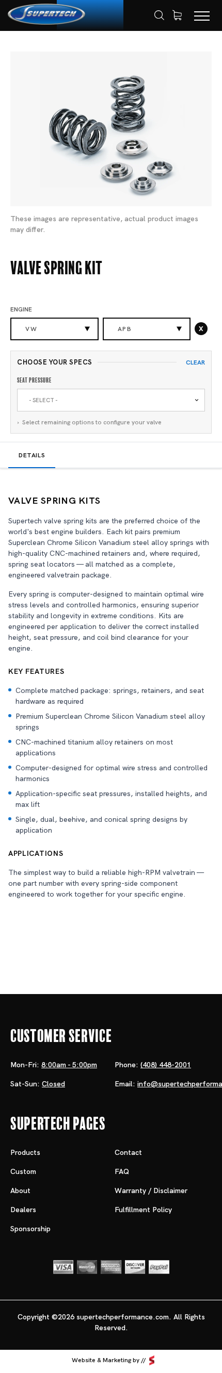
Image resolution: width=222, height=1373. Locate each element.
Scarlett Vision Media (151, 1360)
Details (32, 455)
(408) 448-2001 (165, 1064)
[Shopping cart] (177, 15)
